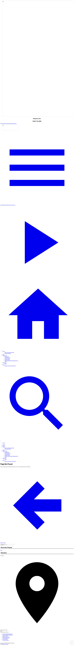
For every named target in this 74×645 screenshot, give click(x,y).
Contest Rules (7, 359)
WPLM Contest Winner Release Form (11, 360)
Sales (6, 363)
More (1, 550)
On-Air (4, 351)
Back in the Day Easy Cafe (9, 352)
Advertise (4, 362)
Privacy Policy (7, 358)
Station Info (5, 355)
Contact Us (7, 356)
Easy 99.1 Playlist (8, 353)
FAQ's (6, 361)
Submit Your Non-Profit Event (10, 365)
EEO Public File (7, 357)
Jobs (3, 354)
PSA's (4, 364)
